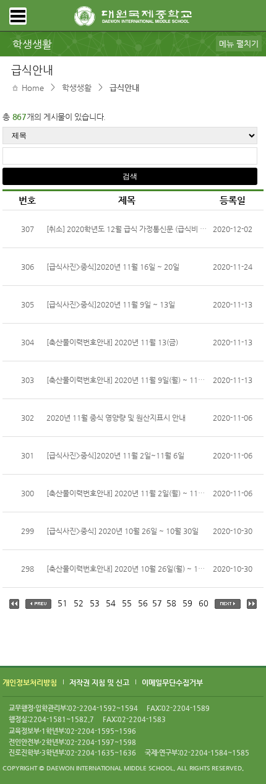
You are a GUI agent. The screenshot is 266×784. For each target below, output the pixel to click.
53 (95, 603)
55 (127, 603)
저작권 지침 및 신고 (99, 682)
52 (79, 603)
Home (33, 87)
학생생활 (77, 87)
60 (203, 603)
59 (187, 603)
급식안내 (124, 87)
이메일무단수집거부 (172, 682)
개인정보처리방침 (29, 682)
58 (171, 603)
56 (143, 603)
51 (62, 603)
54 (111, 603)
